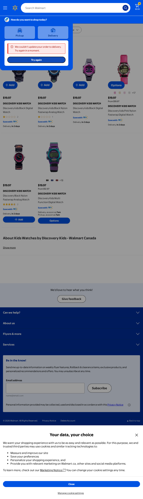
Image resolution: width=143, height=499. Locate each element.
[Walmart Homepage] (15, 8)
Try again (36, 59)
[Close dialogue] (136, 435)
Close (71, 484)
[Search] (125, 8)
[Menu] (6, 8)
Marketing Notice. (51, 470)
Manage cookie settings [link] (71, 493)
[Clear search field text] (120, 8)
